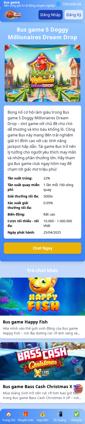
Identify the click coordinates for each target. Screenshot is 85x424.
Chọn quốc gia (72, 4)
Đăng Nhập (50, 14)
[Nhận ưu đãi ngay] (78, 389)
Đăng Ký (73, 14)
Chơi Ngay (42, 248)
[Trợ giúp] (78, 370)
